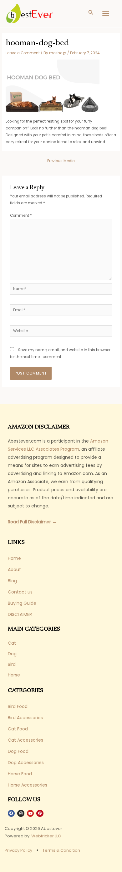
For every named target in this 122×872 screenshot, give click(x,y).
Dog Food (18, 751)
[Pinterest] (39, 813)
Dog (12, 654)
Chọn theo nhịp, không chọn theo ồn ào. (47, 849)
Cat (12, 643)
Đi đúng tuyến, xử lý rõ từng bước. (42, 862)
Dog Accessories (26, 762)
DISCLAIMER (20, 614)
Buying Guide (22, 603)
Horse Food (20, 774)
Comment (21, 215)
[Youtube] (30, 813)
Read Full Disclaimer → (32, 522)
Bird (12, 664)
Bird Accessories (25, 718)
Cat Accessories (25, 740)
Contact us (20, 592)
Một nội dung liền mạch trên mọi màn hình (51, 856)
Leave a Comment (23, 53)
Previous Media (61, 160)
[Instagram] (20, 813)
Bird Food (18, 706)
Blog (12, 581)
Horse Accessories (27, 785)
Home (14, 558)
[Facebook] (11, 813)
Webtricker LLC (46, 836)
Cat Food (18, 729)
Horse (14, 675)
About (14, 569)
